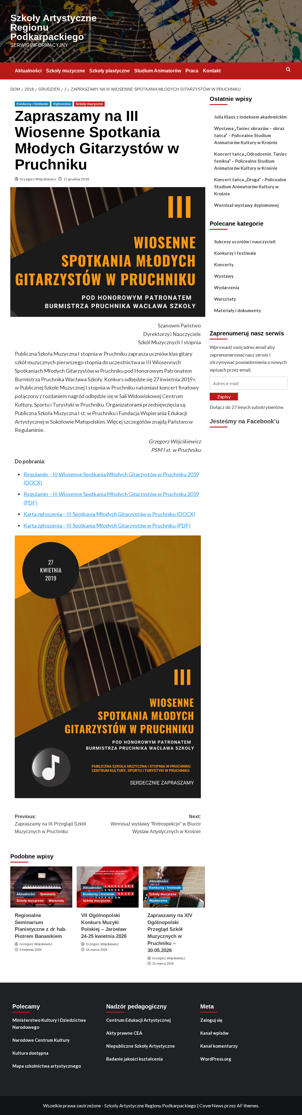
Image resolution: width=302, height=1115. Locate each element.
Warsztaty (56, 900)
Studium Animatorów (157, 70)
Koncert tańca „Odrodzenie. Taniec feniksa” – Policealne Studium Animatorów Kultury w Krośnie (250, 161)
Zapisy (224, 396)
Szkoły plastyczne (109, 70)
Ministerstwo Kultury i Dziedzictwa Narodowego (49, 1023)
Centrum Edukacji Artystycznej (138, 1020)
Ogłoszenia (62, 104)
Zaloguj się (211, 1020)
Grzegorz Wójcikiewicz (38, 179)
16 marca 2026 (96, 949)
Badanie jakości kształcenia (134, 1058)
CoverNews (211, 1105)
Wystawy (224, 276)
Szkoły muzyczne (65, 70)
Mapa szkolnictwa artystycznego (46, 1066)
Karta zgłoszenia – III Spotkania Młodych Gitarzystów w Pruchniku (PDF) (107, 525)
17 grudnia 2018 (76, 179)
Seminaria (47, 894)
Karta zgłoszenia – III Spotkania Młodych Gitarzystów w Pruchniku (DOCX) (109, 514)
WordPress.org (215, 1058)
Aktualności (28, 70)
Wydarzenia (158, 900)
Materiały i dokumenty (237, 310)
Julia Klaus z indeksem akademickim (250, 116)
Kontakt (212, 70)
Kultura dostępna (30, 1053)
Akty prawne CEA (124, 1033)
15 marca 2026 (163, 963)
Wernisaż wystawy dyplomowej (246, 205)
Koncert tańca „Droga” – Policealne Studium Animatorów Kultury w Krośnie (250, 186)
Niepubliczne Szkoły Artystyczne (140, 1046)
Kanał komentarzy (219, 1046)
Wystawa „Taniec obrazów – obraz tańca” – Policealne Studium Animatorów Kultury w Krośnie (249, 135)
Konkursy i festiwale (32, 104)
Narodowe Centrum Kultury (41, 1040)
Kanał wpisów (214, 1033)
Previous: (50, 824)
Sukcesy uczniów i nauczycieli (244, 241)
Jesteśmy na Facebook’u (244, 421)
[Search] (288, 69)
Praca (192, 70)
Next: (156, 824)
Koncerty (224, 264)
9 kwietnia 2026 (30, 949)
